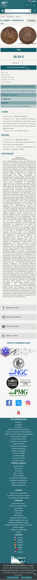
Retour (32, 21)
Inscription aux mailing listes (18, 480)
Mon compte (18, 468)
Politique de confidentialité (18, 529)
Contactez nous (18, 466)
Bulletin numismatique (18, 451)
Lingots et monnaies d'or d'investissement (18, 432)
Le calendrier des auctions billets (18, 498)
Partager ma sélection (13, 317)
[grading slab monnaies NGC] (18, 373)
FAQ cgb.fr (18, 513)
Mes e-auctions (18, 473)
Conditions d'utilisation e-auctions (18, 522)
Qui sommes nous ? (18, 503)
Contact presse (18, 510)
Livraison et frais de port (18, 482)
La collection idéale (18, 455)
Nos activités (18, 508)
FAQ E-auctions (18, 515)
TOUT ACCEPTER (12, 577)
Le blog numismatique (18, 448)
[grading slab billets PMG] (18, 393)
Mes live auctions (18, 475)
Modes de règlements (18, 485)
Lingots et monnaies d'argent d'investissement (18, 434)
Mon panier (18, 471)
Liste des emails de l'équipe (18, 506)
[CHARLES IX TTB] (18, 44)
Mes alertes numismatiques (18, 478)
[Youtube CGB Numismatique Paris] (19, 412)
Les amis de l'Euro (18, 460)
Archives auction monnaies (18, 436)
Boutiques (18, 422)
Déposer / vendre (12, 335)
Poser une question (12, 326)
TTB (18, 50)
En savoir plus (18, 575)
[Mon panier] (27, 7)
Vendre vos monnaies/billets (18, 493)
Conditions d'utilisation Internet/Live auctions (18, 525)
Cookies (18, 532)
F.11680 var (6, 99)
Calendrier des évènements (18, 441)
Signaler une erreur (12, 307)
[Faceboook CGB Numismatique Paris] (9, 403)
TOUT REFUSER (26, 577)
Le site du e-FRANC (18, 453)
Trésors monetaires (18, 444)
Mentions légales (18, 527)
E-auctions (18, 424)
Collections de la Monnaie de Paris (18, 429)
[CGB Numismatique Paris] (4, 7)
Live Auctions (18, 427)
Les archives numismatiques (18, 446)
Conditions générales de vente (18, 520)
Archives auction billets (18, 439)
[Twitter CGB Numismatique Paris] (19, 403)
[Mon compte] (34, 7)
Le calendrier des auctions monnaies (18, 495)
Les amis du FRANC (18, 458)
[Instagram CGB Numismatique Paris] (28, 403)
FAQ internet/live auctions (19, 518)
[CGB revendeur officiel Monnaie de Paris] (19, 383)
